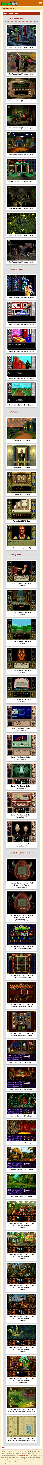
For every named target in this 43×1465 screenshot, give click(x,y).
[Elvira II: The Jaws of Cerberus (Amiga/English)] (21, 716)
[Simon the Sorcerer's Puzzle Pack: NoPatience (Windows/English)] (21, 992)
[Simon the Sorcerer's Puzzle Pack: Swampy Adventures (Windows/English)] (21, 1397)
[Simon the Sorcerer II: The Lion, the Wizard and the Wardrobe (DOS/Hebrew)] (21, 1366)
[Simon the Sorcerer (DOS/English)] (21, 1050)
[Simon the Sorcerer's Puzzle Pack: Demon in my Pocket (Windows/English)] (21, 870)
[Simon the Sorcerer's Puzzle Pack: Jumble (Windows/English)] (21, 935)
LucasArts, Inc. (24, 1455)
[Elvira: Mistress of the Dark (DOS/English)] (21, 571)
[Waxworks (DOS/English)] (21, 428)
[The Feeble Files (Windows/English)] (21, 35)
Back (3, 1447)
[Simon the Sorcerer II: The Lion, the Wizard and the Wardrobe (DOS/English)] (21, 1211)
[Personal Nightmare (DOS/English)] (21, 286)
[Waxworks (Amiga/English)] (21, 536)
